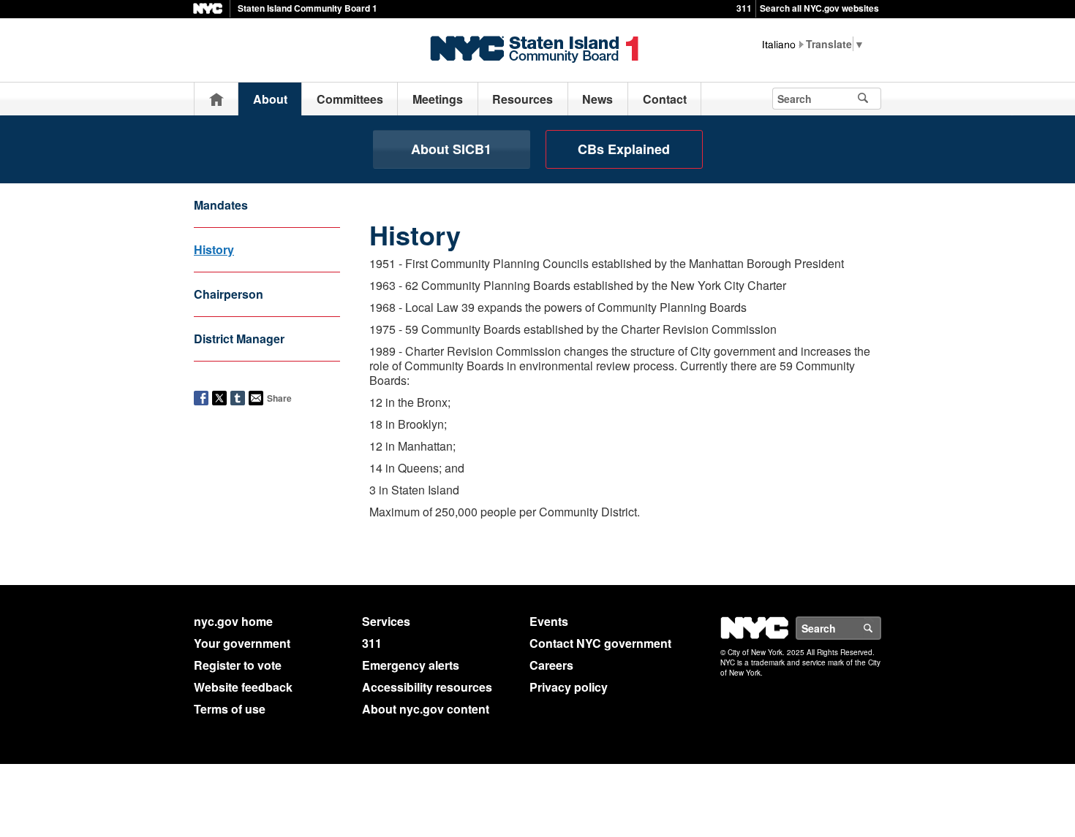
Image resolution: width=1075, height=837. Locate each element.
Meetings (437, 99)
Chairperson (228, 294)
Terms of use (229, 708)
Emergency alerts (410, 665)
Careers (551, 665)
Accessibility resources (427, 687)
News (597, 99)
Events (548, 621)
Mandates (221, 204)
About (270, 99)
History (214, 249)
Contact (665, 99)
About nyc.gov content (425, 708)
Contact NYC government (600, 643)
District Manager (239, 338)
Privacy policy (568, 687)
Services (386, 621)
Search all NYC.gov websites (819, 8)
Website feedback (243, 687)
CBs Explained (624, 149)
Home (216, 99)
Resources (522, 99)
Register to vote (238, 665)
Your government (242, 643)
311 (744, 8)
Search (880, 628)
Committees (350, 99)
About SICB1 (451, 149)
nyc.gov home (233, 621)
